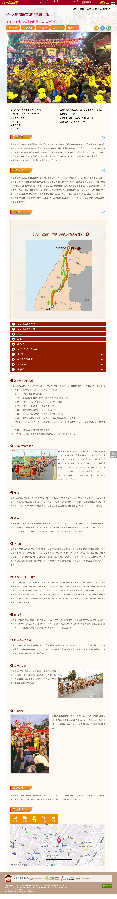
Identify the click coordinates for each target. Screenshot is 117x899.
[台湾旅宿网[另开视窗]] (36, 878)
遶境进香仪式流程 (26, 324)
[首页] (104, 2)
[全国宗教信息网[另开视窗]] (21, 878)
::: (71, 9)
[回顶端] (113, 552)
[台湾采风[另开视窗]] (82, 878)
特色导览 (42, 28)
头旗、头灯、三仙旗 (27, 349)
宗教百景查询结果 (84, 9)
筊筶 (19, 334)
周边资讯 (72, 28)
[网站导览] (41, 1)
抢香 (19, 339)
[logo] (10, 3)
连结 (74, 114)
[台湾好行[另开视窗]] (67, 878)
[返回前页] (113, 454)
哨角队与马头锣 (25, 359)
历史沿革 (28, 28)
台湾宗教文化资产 (75, 1)
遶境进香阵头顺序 (26, 329)
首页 (74, 9)
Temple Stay (64, 1)
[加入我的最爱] (96, 28)
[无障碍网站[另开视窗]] (107, 886)
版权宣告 (39, 885)
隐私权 (24, 885)
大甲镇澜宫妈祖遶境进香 (102, 9)
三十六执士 (22, 364)
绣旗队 (20, 354)
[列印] (108, 28)
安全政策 (32, 885)
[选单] (113, 3)
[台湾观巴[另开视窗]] (51, 878)
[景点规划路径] (46, 1)
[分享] (102, 28)
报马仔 (20, 344)
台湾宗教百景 (54, 1)
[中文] (104, 137)
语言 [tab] (87, 3)
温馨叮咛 (57, 28)
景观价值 (13, 28)
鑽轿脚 (20, 369)
